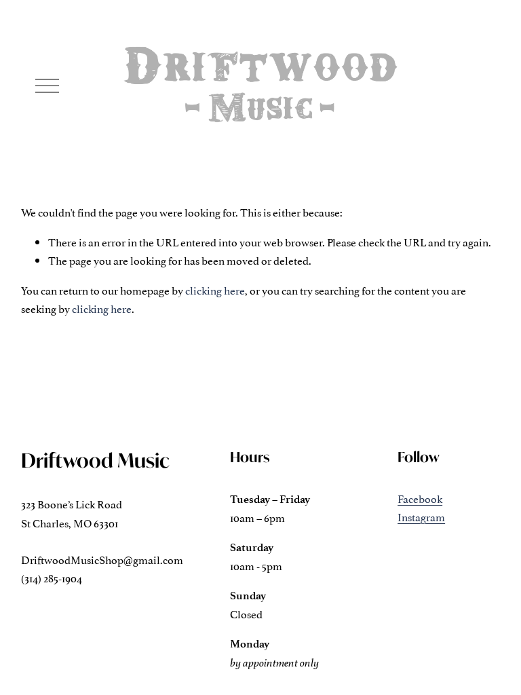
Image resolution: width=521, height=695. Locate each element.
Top (491, 664)
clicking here (215, 290)
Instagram (421, 516)
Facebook (420, 498)
